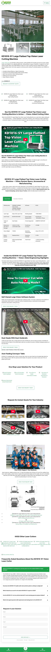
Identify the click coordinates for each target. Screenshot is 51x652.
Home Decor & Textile (32, 375)
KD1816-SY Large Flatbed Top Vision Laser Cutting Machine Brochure (26, 515)
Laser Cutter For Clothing (38, 434)
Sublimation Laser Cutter (37, 418)
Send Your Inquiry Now (25, 482)
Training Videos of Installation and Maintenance (26, 524)
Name (4, 611)
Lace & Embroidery (19, 374)
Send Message (25, 637)
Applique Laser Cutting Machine (13, 418)
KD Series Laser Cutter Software (26, 521)
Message (5, 626)
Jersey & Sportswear (6, 381)
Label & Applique (7, 374)
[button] (3, 47)
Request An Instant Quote (11, 83)
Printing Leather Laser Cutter (13, 434)
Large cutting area (6, 62)
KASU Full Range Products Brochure (26, 518)
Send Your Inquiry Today (10, 306)
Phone (4, 616)
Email (4, 621)
